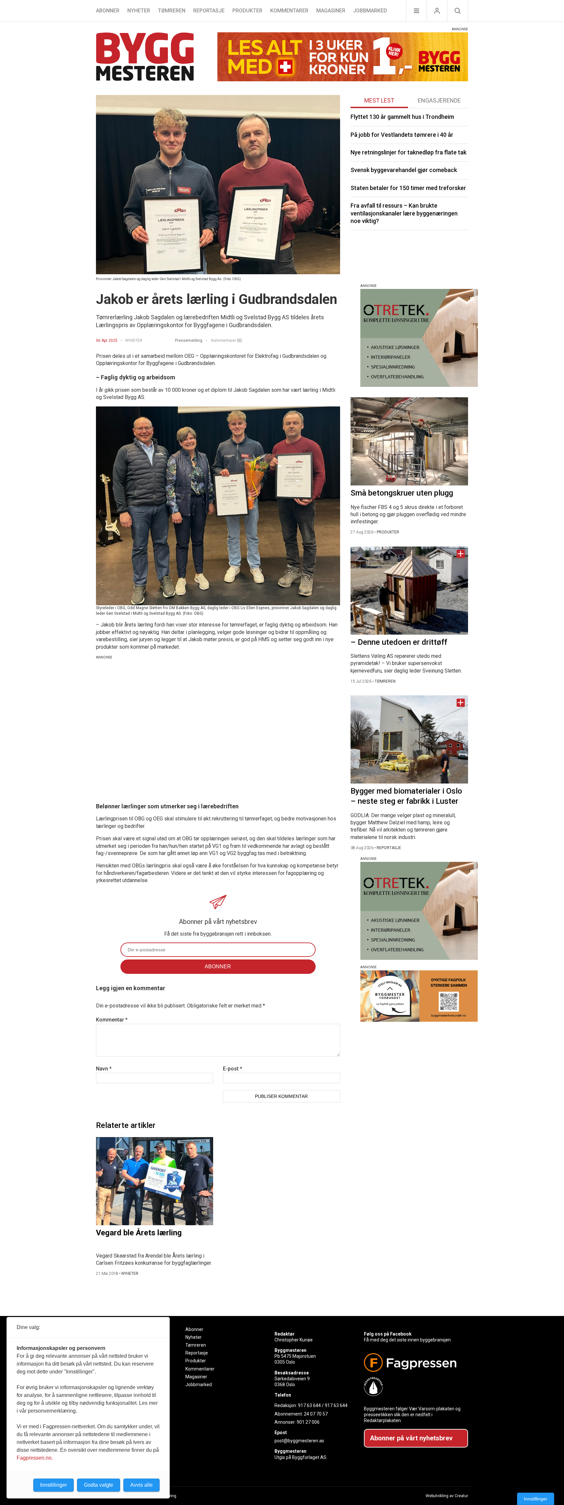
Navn (104, 1069)
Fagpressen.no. (35, 1458)
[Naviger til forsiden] (145, 57)
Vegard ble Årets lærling (139, 1232)
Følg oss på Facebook (388, 1334)
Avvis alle (141, 1485)
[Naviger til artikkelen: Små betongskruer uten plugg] (409, 441)
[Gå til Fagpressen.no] (413, 1362)
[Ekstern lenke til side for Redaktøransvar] (413, 1386)
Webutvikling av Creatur (447, 1496)
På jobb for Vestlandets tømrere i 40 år (402, 134)
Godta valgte (98, 1485)
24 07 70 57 (316, 1414)
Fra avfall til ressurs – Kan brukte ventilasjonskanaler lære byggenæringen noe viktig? (404, 213)
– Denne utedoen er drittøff (399, 642)
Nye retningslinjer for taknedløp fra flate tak (408, 152)
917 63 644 (309, 1405)
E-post (232, 1069)
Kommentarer (289, 11)
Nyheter (138, 11)
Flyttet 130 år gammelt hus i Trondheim (402, 116)
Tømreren (171, 11)
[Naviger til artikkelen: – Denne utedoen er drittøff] (409, 591)
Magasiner (330, 11)
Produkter (247, 11)
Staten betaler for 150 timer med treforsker (408, 187)
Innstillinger (535, 1498)
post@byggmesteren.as (299, 1440)
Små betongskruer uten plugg (402, 493)
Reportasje (209, 11)
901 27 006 (308, 1422)
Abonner (107, 11)
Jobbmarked (370, 11)
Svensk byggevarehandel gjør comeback (404, 169)
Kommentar (112, 1020)
